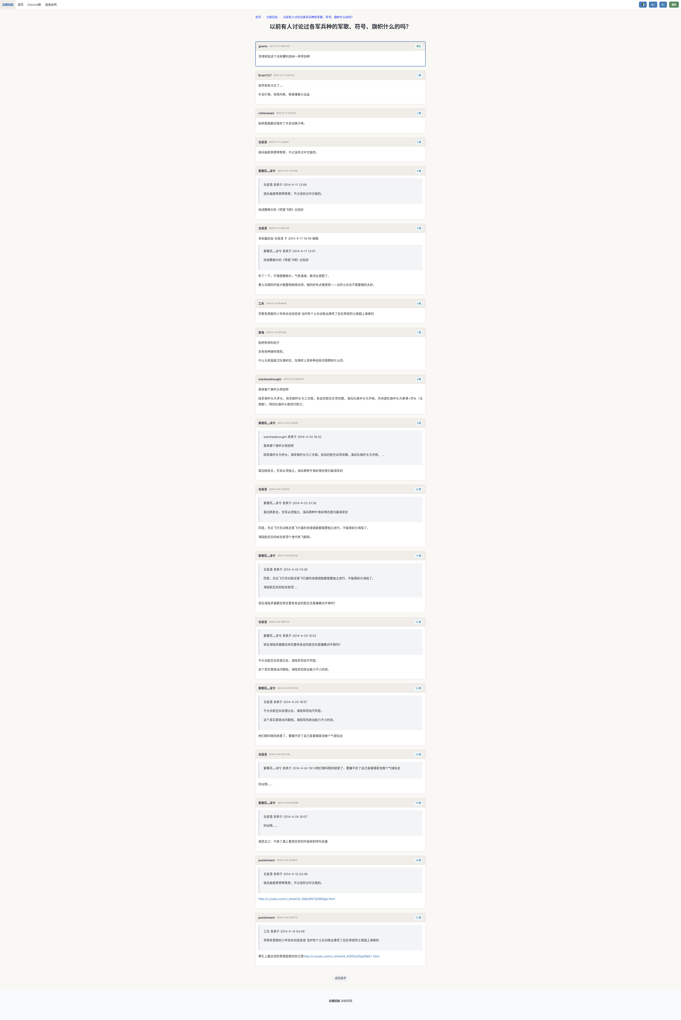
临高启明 (51, 4)
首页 (20, 4)
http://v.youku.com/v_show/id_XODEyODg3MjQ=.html (341, 956)
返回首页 (340, 978)
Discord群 (34, 4)
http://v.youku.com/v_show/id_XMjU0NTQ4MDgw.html (296, 899)
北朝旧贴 (272, 17)
